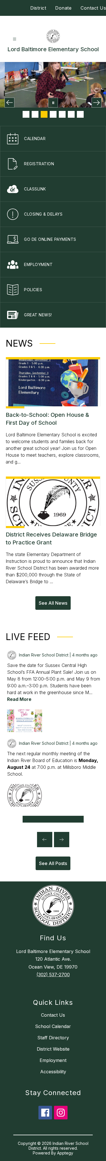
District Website (53, 1049)
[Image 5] (62, 114)
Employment (53, 1060)
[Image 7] (80, 114)
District (38, 8)
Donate (63, 8)
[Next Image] (96, 103)
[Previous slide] (45, 839)
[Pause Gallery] (53, 103)
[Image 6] (71, 114)
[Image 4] (53, 114)
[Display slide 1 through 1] (53, 819)
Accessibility (53, 1071)
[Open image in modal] (24, 720)
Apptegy (65, 1153)
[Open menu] (14, 39)
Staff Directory (53, 1037)
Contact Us (93, 8)
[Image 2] (35, 114)
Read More (19, 699)
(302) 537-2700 (53, 974)
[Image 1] (26, 114)
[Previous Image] (9, 103)
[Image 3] (44, 114)
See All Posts (53, 863)
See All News (53, 603)
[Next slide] (62, 839)
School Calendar (53, 1026)
